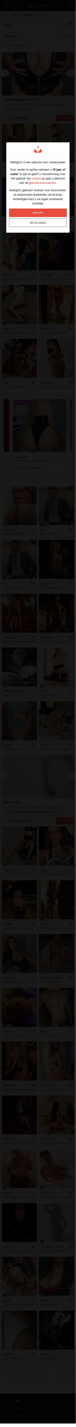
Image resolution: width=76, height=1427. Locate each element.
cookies (36, 178)
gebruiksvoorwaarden (42, 183)
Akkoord (38, 212)
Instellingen (38, 222)
